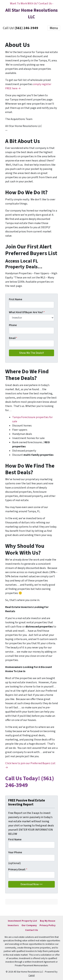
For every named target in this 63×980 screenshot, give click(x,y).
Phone (13, 325)
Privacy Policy (47, 925)
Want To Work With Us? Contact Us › (31, 3)
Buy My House (47, 920)
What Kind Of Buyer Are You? (27, 312)
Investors (13, 925)
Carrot (32, 975)
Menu (54, 28)
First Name (15, 299)
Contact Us (31, 930)
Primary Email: (17, 869)
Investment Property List (22, 920)
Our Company (29, 925)
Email (13, 338)
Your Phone (15, 852)
